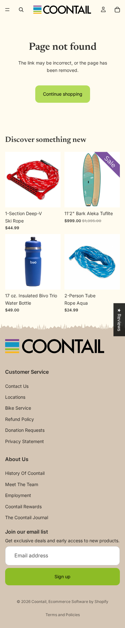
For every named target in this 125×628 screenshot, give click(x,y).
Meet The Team (21, 484)
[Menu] (7, 9)
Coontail (38, 601)
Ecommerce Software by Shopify (78, 601)
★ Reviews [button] (119, 319)
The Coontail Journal (26, 517)
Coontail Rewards (23, 506)
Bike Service (18, 408)
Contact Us (17, 386)
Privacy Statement (24, 441)
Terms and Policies (63, 614)
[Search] (21, 10)
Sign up (62, 576)
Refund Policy (19, 419)
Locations (15, 397)
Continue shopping (62, 94)
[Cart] (117, 10)
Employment (18, 495)
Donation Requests (25, 430)
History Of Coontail (25, 473)
